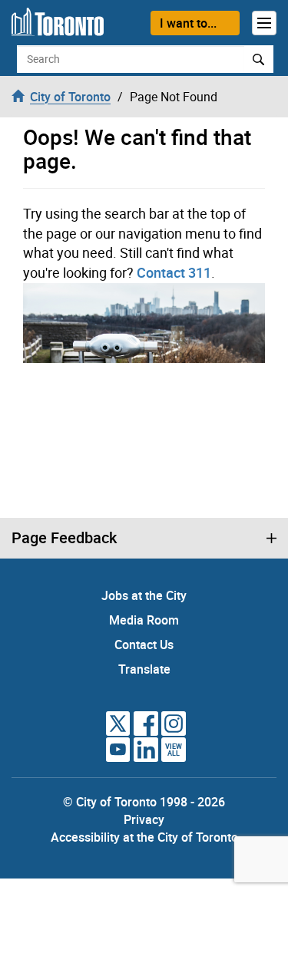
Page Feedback (64, 538)
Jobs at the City (144, 595)
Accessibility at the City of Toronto (144, 837)
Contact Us (144, 644)
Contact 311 (174, 272)
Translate (144, 669)
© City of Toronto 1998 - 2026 (144, 801)
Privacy (144, 819)
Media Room (144, 620)
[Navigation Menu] (264, 23)
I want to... (188, 23)
